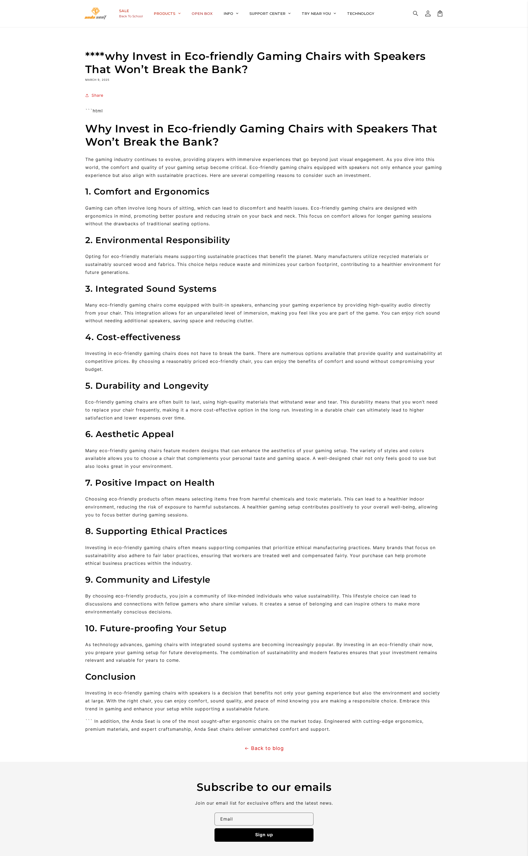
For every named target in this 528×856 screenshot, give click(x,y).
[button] (416, 13)
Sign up (264, 834)
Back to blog (267, 748)
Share (97, 95)
